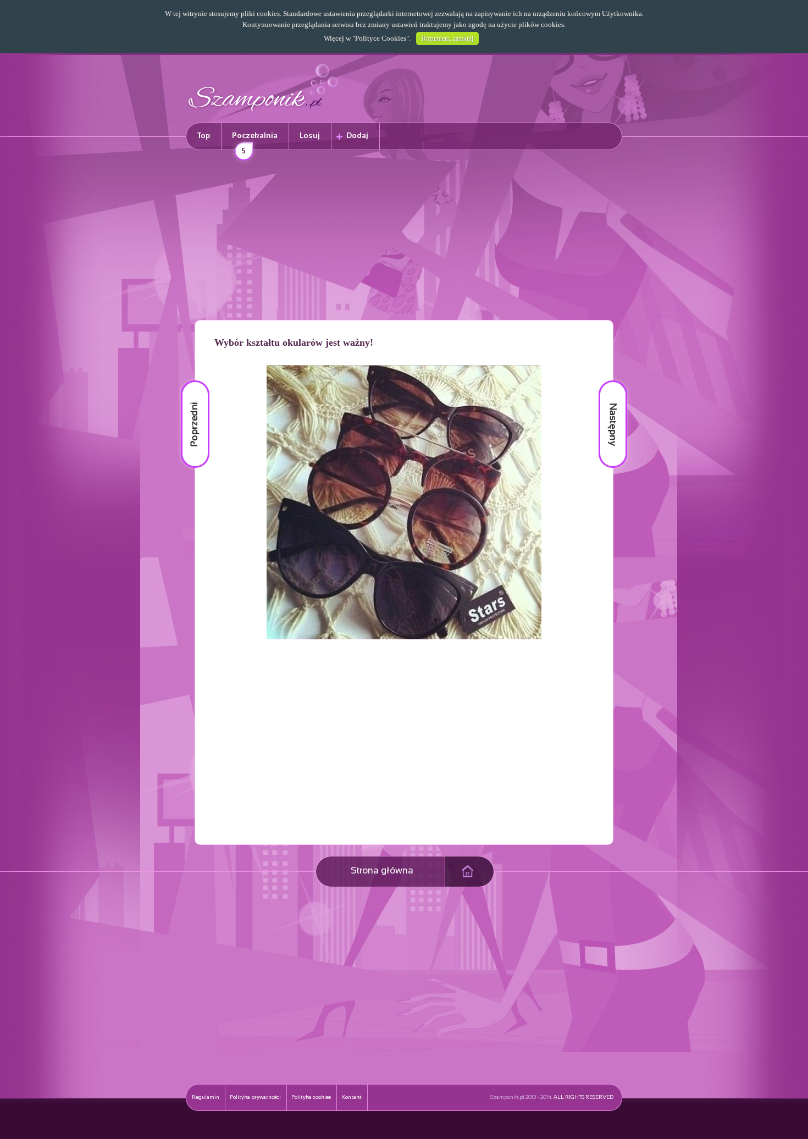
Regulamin (205, 1097)
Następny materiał (605, 380)
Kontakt (351, 1097)
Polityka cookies (311, 1097)
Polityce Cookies (380, 38)
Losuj (310, 136)
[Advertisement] (404, 237)
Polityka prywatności (255, 1097)
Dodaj (357, 136)
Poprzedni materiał (188, 380)
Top (203, 136)
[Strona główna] (263, 112)
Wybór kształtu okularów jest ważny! (293, 342)
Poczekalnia (255, 141)
